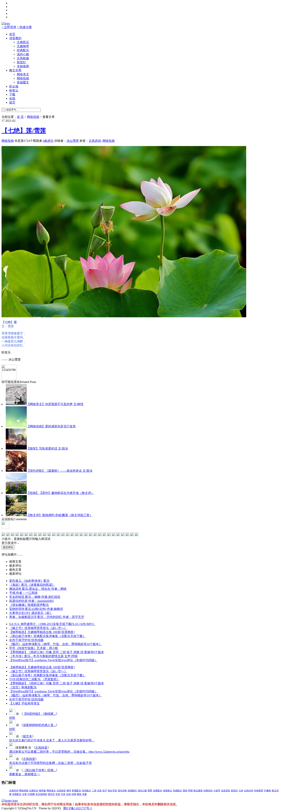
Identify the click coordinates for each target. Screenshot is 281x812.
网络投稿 (23, 78)
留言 (12, 102)
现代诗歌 (122, 790)
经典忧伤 (208, 790)
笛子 (104, 790)
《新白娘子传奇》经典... (39, 770)
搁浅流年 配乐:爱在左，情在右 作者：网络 (38, 588)
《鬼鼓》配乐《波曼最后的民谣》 (32, 584)
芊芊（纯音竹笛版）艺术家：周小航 (33, 648)
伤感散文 (177, 790)
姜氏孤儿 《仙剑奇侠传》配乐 (29, 580)
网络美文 (23, 74)
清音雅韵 (15, 38)
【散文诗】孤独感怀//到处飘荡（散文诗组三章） (60, 515)
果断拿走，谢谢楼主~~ (24, 774)
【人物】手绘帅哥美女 (24, 703)
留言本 (27, 736)
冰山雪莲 (73, 140)
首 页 (20, 116)
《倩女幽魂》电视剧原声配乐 (29, 604)
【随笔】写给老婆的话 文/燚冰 (47, 448)
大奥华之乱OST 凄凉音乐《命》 (31, 613)
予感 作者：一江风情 (23, 592)
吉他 (68, 794)
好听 (12, 717)
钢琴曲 (42, 790)
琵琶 (150, 790)
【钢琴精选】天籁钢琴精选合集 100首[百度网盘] (42, 632)
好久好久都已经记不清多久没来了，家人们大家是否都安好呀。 (52, 740)
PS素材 (267, 790)
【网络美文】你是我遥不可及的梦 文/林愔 (55, 404)
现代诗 (51, 794)
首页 (12, 34)
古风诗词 (95, 140)
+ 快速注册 (24, 27)
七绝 (241, 790)
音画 (57, 794)
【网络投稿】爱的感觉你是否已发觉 (51, 426)
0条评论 (48, 140)
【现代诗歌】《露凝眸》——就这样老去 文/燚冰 (60, 470)
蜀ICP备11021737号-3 (77, 808)
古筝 (24, 794)
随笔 (79, 794)
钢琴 (69, 790)
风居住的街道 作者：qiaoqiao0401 (31, 600)
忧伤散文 (86, 790)
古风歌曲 (23, 58)
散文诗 (275, 790)
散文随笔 (198, 790)
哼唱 (190, 790)
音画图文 (23, 82)
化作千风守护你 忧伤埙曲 (26, 640)
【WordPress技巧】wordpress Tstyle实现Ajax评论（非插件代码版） (53, 660)
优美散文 (167, 790)
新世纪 (21, 62)
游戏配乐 (132, 790)
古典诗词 (13, 790)
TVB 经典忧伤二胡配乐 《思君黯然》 (34, 679)
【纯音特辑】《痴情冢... (39, 713)
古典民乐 (23, 42)
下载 (12, 94)
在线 (12, 98)
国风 (185, 790)
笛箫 (84, 794)
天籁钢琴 (23, 46)
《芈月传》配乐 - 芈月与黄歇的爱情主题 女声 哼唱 (43, 656)
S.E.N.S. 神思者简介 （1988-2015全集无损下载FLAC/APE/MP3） (52, 624)
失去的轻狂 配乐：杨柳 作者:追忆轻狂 (34, 596)
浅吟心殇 (23, 54)
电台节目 (112, 790)
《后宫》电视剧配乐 (23, 687)
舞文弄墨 (15, 70)
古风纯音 (41, 747)
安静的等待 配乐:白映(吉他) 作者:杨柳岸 (36, 608)
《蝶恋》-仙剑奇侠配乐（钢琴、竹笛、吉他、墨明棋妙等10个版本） (55, 644)
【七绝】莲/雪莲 (24, 130)
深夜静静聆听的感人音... (39, 725)
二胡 (94, 790)
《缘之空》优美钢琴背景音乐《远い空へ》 (38, 628)
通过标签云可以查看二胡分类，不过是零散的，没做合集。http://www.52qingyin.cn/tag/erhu (69, 751)
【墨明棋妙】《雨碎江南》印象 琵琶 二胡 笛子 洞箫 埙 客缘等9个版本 (56, 652)
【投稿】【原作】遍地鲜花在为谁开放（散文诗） (60, 493)
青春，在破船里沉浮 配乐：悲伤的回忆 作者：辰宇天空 (46, 617)
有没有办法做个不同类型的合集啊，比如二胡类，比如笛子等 (50, 763)
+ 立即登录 (9, 27)
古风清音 (225, 790)
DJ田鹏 (31, 794)
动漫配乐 (157, 790)
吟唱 (73, 794)
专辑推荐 (23, 66)
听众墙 (13, 86)
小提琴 (216, 790)
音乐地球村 (41, 794)
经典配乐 (23, 50)
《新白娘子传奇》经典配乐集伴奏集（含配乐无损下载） (47, 636)
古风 (99, 790)
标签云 (13, 90)
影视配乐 (76, 790)
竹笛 (63, 794)
